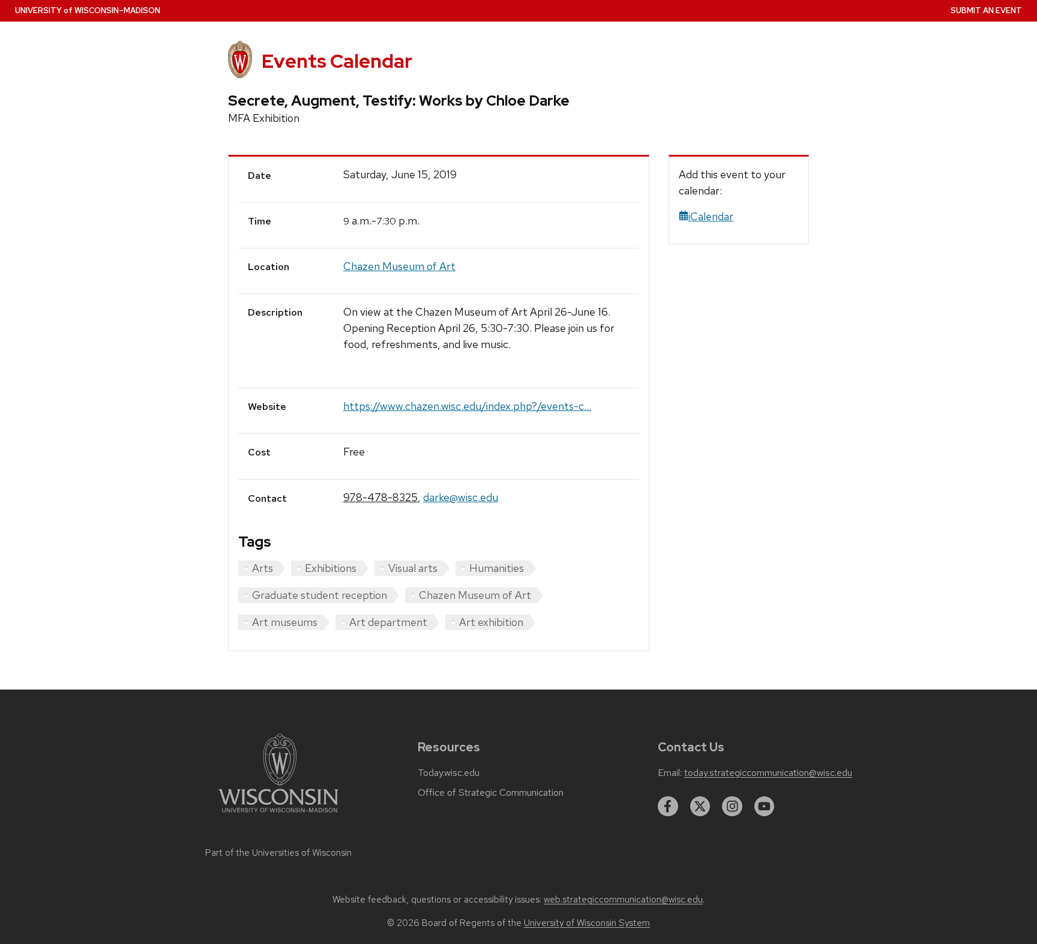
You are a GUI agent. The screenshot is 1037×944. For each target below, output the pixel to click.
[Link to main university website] (278, 814)
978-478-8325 (380, 497)
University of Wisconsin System (587, 923)
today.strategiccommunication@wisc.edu (768, 773)
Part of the (278, 853)
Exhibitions (330, 568)
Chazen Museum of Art (399, 266)
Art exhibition (491, 622)
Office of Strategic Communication (491, 793)
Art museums (284, 622)
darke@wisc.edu (460, 497)
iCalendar (710, 216)
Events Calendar (337, 61)
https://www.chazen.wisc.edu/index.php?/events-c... (467, 406)
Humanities (496, 568)
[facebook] (668, 806)
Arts (262, 568)
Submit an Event (986, 10)
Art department (388, 622)
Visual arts (412, 568)
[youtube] (764, 806)
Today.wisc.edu (448, 773)
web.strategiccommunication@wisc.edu (623, 900)
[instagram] (732, 806)
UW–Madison (87, 10)
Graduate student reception (319, 595)
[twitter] (700, 806)
